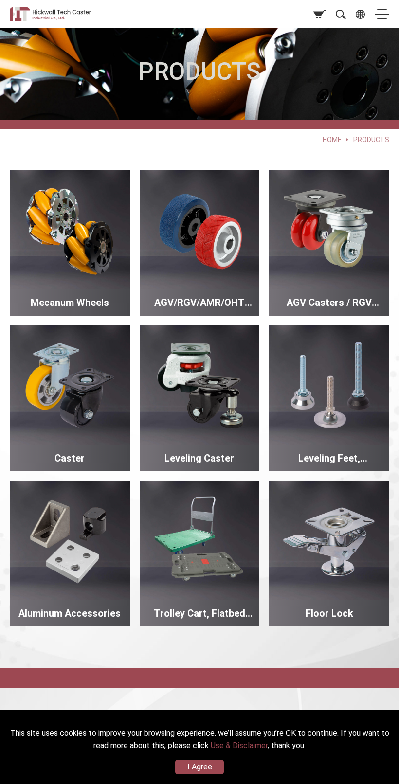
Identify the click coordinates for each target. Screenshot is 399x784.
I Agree (199, 766)
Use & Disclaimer (239, 745)
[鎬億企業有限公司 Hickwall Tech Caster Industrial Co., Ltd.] (56, 14)
